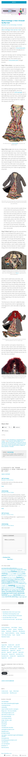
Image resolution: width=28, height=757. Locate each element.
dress (9, 442)
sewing (11, 585)
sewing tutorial (8, 587)
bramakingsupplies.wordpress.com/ (9, 740)
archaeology (3, 569)
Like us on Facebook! (7, 680)
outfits (24, 582)
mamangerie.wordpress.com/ (7, 729)
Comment (19, 550)
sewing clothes (18, 585)
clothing (3, 442)
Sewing (17, 633)
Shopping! (19, 439)
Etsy (2, 577)
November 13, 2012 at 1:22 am (7, 514)
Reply (2, 486)
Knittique (12, 580)
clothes (14, 571)
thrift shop (16, 591)
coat (6, 442)
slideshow (6, 589)
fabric (5, 577)
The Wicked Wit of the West (7, 727)
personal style (16, 583)
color (14, 574)
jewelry (15, 443)
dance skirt (16, 575)
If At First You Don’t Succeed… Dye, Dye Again (12, 619)
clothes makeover (21, 571)
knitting (8, 580)
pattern (12, 583)
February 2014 (17, 646)
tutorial (4, 595)
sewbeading (4, 707)
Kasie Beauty (4, 723)
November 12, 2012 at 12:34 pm (7, 492)
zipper (20, 596)
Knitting (3, 631)
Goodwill (3, 579)
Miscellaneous (13, 439)
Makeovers (15, 631)
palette (8, 583)
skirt (2, 589)
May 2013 (9, 652)
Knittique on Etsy (18, 580)
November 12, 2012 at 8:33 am (7, 479)
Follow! (4, 673)
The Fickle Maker (5, 701)
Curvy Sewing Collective (6, 718)
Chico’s (17, 273)
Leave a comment (5, 474)
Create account (4, 691)
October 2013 (21, 648)
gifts (23, 577)
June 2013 (3, 652)
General (14, 629)
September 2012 (20, 656)
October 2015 (11, 644)
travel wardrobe (19, 593)
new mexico (20, 582)
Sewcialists (3, 725)
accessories (11, 441)
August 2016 (4, 644)
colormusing (4, 491)
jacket (14, 579)
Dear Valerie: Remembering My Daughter (10, 703)
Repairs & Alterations (9, 633)
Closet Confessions (5, 627)
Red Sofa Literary (5, 747)
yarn (18, 596)
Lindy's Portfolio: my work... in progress (9, 709)
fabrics (8, 577)
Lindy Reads (8, 631)
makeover (4, 582)
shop (15, 587)
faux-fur (24, 442)
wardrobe (6, 446)
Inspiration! (20, 629)
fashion (19, 577)
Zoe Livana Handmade (6, 716)
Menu (14, 2)
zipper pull (24, 596)
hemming (10, 579)
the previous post (20, 48)
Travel (13, 634)
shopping (19, 588)
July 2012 (10, 657)
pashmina (19, 443)
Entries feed (16, 691)
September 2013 (5, 650)
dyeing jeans (24, 575)
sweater (10, 589)
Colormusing (13, 24)
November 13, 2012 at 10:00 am (7, 525)
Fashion (8, 439)
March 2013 (21, 652)
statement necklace (15, 445)
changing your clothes (21, 569)
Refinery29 (21, 583)
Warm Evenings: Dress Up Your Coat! (11, 29)
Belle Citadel (4, 722)
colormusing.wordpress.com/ (7, 712)
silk (24, 587)
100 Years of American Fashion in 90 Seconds (12, 615)
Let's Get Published (5, 743)
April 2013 (15, 652)
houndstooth (10, 443)
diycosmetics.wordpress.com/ (7, 714)
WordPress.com (13, 692)
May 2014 (3, 646)
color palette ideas (10, 575)
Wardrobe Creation (5, 636)
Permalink (11, 446)
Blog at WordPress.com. (6, 753)
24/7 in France (5, 478)
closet (9, 572)
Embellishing (4, 629)
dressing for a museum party (16, 442)
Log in (10, 691)
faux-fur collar (4, 443)
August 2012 (4, 657)
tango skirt (18, 589)
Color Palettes (14, 627)
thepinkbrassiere (5, 731)
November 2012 (4, 656)
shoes (12, 587)
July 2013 (19, 650)
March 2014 (9, 646)
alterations (13, 568)
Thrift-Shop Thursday (6, 634)
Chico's (21, 441)
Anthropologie (18, 92)
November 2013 (13, 648)
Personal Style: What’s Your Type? (10, 617)
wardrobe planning (11, 596)
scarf (2, 445)
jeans (16, 579)
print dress (24, 443)
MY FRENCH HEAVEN (5, 733)
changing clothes (12, 569)
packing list (3, 583)
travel (10, 593)
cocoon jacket (10, 573)
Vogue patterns (10, 595)
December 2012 (19, 654)
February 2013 (4, 654)
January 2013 (12, 654)
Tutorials (18, 634)
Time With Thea (4, 741)
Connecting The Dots (5, 705)
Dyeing (20, 627)
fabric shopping (13, 577)
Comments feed (4, 692)
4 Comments (19, 24)
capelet (7, 569)
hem (6, 579)
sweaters (14, 589)
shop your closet (7, 445)
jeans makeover (21, 579)
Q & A (2, 633)
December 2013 (4, 648)
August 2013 (12, 650)
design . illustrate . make (6, 720)
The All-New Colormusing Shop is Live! (11, 613)
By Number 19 (4, 745)
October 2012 (13, 656)
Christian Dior (4, 571)
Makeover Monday (12, 582)
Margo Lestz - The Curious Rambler (9, 710)
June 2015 (18, 644)
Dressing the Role (5, 738)
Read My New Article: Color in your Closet (11, 612)
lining (23, 580)
